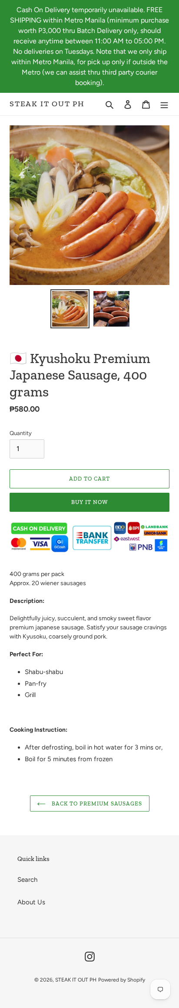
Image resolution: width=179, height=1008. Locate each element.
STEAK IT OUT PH (47, 103)
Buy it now (89, 502)
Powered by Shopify (121, 980)
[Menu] (164, 104)
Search (27, 880)
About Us (31, 902)
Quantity (21, 433)
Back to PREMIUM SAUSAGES (96, 803)
